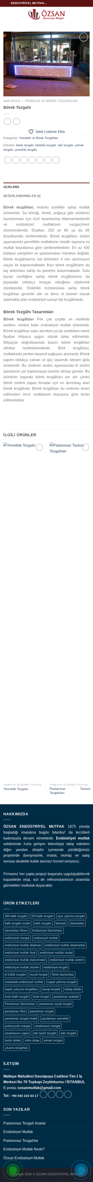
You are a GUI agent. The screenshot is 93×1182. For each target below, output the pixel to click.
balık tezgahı (42, 923)
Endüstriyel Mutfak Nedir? (24, 1149)
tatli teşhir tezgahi (44, 1033)
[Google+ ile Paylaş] (48, 160)
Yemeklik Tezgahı (15, 789)
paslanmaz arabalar (66, 996)
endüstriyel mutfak (46, 938)
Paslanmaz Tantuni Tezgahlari (70, 791)
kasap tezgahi (51, 989)
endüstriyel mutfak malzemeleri (25, 960)
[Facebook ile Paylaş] (15, 160)
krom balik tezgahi (17, 996)
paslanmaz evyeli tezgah (55, 1004)
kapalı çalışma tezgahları (21, 989)
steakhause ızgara (17, 1033)
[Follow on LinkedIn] (75, 3)
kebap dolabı (73, 989)
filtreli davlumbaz (63, 974)
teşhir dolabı (13, 1040)
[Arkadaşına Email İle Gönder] (32, 160)
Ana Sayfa (11, 101)
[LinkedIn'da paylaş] (56, 160)
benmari (61, 923)
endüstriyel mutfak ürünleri (22, 967)
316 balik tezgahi (42, 916)
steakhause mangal (47, 1026)
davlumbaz (77, 923)
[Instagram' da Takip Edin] (58, 3)
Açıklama (11, 187)
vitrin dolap (32, 1040)
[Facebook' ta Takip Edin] (54, 3)
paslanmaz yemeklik (55, 1018)
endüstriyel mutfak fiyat (20, 952)
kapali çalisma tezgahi (62, 982)
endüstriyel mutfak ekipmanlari (65, 945)
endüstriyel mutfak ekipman (23, 945)
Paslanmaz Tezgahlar (20, 1141)
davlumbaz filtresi (16, 930)
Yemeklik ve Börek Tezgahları (51, 101)
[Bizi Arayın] (68, 1094)
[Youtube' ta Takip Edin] (80, 3)
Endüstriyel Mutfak (18, 1132)
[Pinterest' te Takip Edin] (71, 3)
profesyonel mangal (17, 1026)
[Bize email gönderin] (67, 3)
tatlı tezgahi (65, 145)
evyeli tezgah (39, 974)
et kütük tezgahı (15, 974)
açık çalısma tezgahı (71, 916)
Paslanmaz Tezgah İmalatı (24, 1123)
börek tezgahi (25, 145)
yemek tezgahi (53, 1040)
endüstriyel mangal (17, 938)
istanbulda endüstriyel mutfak (24, 982)
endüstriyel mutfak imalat (56, 952)
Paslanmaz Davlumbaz (20, 1004)
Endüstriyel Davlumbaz (47, 930)
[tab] (46, 187)
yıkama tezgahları (16, 1048)
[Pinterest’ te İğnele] (40, 160)
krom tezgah (41, 996)
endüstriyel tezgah (55, 967)
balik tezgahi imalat (17, 923)
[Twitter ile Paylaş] (24, 160)
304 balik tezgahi (16, 916)
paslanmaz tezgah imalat (21, 1018)
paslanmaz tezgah (42, 1011)
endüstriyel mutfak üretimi (67, 960)
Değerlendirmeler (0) (21, 196)
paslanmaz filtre (15, 1011)
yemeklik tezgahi (26, 149)
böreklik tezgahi (45, 145)
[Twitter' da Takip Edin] (62, 3)
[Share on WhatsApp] (7, 160)
